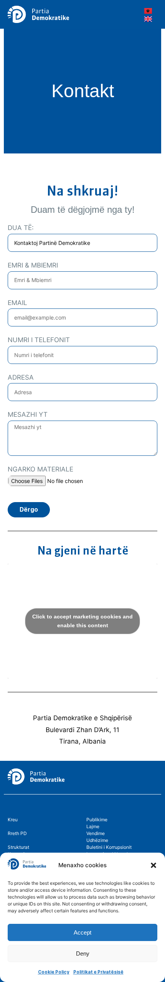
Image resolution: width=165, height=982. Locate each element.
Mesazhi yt (28, 414)
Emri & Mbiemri (33, 265)
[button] (153, 865)
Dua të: (21, 228)
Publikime (96, 819)
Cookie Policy (53, 972)
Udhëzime (97, 840)
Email (17, 303)
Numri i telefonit (39, 340)
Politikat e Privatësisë (98, 972)
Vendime (95, 833)
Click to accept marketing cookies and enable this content (82, 620)
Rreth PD (17, 833)
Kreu (13, 819)
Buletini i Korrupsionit (109, 847)
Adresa (21, 377)
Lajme (92, 826)
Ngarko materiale (40, 469)
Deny (82, 953)
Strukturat (18, 847)
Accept (82, 932)
